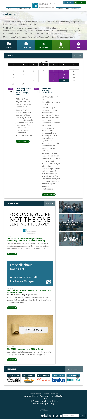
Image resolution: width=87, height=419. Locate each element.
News (67, 9)
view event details (21, 141)
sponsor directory (73, 369)
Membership (18, 9)
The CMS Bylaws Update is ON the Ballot (25, 349)
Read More (11, 254)
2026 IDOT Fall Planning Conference (48, 90)
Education (27, 9)
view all (76, 56)
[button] (9, 377)
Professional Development (71, 239)
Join (81, 2)
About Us (9, 9)
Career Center (75, 9)
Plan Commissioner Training (70, 222)
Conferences (71, 207)
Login (69, 2)
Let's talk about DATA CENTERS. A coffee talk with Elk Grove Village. (29, 291)
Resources (60, 9)
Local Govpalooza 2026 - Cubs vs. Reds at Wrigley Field (23, 91)
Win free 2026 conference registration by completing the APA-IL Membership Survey (26, 239)
